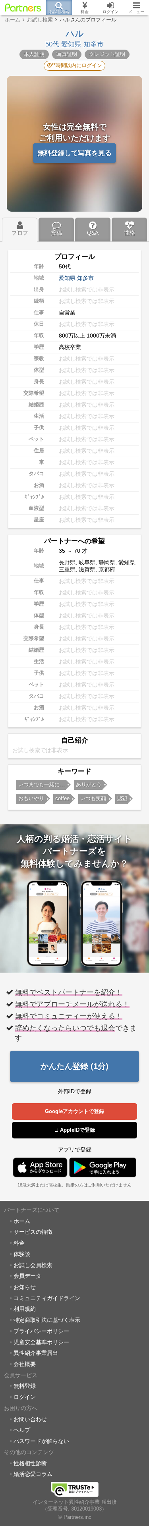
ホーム (22, 1221)
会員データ (27, 1276)
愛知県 (67, 278)
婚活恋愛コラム (33, 1474)
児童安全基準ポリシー (41, 1342)
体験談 (22, 1254)
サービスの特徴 (33, 1232)
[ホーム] (23, 8)
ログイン (25, 1397)
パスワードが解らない (41, 1441)
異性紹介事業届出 (36, 1353)
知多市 (85, 278)
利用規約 (25, 1309)
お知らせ (25, 1287)
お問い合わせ (30, 1419)
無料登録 (25, 1386)
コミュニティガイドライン (47, 1298)
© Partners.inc (74, 1517)
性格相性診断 (30, 1463)
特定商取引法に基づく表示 (47, 1320)
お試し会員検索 (33, 1265)
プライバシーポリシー (41, 1331)
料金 (19, 1243)
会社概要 (25, 1364)
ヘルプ (22, 1430)
